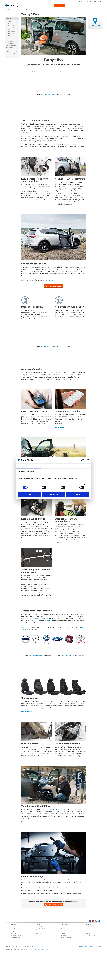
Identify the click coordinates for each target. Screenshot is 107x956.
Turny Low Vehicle (50, 280)
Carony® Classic (11, 25)
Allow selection (53, 494)
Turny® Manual (11, 39)
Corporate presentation (92, 929)
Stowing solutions (11, 45)
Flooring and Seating (11, 51)
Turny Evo (13, 929)
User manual (57, 72)
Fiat (80, 627)
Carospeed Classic (16, 935)
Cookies (47, 949)
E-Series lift (39, 926)
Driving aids (9, 47)
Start (7, 10)
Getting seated (22, 10)
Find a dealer (59, 6)
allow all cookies (49, 95)
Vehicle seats (10, 43)
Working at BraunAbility (93, 931)
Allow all (77, 494)
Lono (48, 621)
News (62, 929)
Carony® (9, 23)
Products (30, 6)
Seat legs (38, 933)
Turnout (9, 29)
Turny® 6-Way (11, 31)
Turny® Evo (10, 33)
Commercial (39, 6)
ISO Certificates (90, 935)
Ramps (8, 56)
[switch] (44, 487)
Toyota (23, 629)
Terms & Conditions (66, 937)
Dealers (31, 946)
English (88, 1)
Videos (63, 933)
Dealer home (98, 946)
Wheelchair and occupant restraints (11, 54)
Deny (29, 494)
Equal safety (89, 926)
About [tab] (78, 465)
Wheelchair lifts (10, 49)
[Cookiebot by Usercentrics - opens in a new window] (82, 460)
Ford (76, 627)
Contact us (89, 933)
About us (48, 6)
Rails (37, 931)
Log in (81, 1)
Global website (97, 1)
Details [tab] (53, 465)
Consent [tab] (28, 465)
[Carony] (53, 785)
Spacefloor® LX (40, 929)
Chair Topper (14, 933)
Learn (23, 6)
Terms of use (31, 949)
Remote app (78, 417)
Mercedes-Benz (35, 618)
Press (91, 946)
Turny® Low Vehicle (10, 36)
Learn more (59, 427)
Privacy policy (40, 949)
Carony (54, 809)
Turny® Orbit (10, 41)
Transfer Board (11, 27)
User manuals (65, 931)
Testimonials (64, 935)
